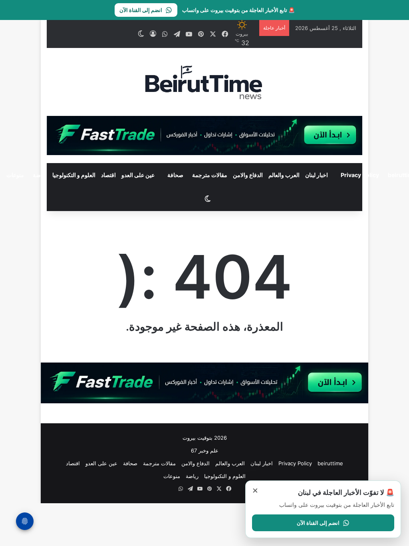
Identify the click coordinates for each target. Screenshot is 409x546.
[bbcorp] (204, 135)
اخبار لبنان (316, 174)
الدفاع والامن (248, 174)
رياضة (40, 174)
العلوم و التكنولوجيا (73, 174)
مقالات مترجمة (209, 174)
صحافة (175, 174)
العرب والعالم (284, 174)
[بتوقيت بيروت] (204, 82)
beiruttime (330, 463)
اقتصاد (108, 174)
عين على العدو (138, 174)
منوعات (171, 476)
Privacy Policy (360, 174)
